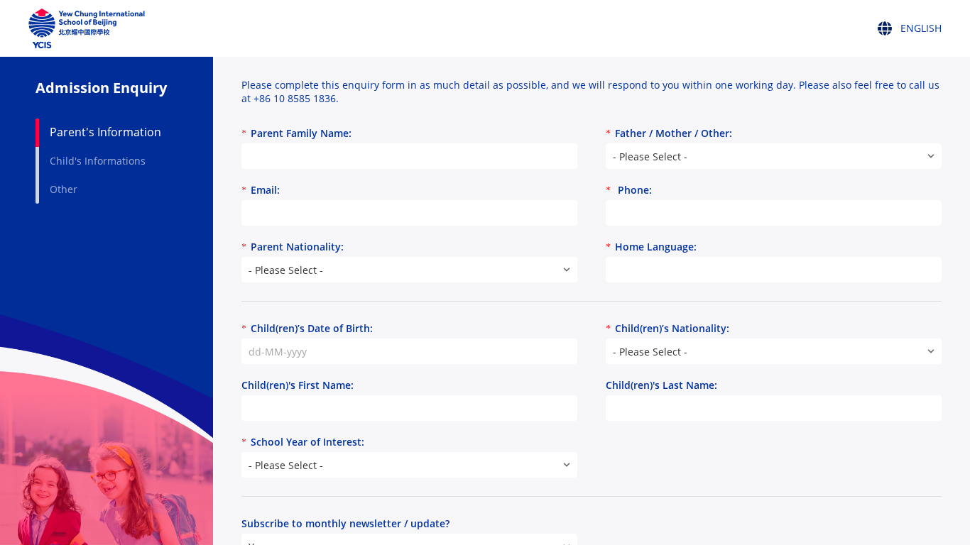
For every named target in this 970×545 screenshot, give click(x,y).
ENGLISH (905, 52)
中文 (898, 83)
